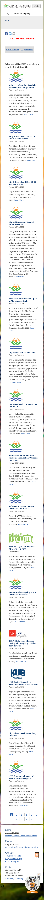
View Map (9, 878)
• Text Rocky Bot (12, 861)
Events (8, 841)
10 (31, 819)
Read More (28, 115)
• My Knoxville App (13, 859)
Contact (9, 867)
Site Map (19, 878)
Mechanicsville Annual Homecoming (21, 847)
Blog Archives (27, 50)
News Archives (12, 50)
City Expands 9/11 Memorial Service (21, 836)
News (8, 830)
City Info (9, 852)
